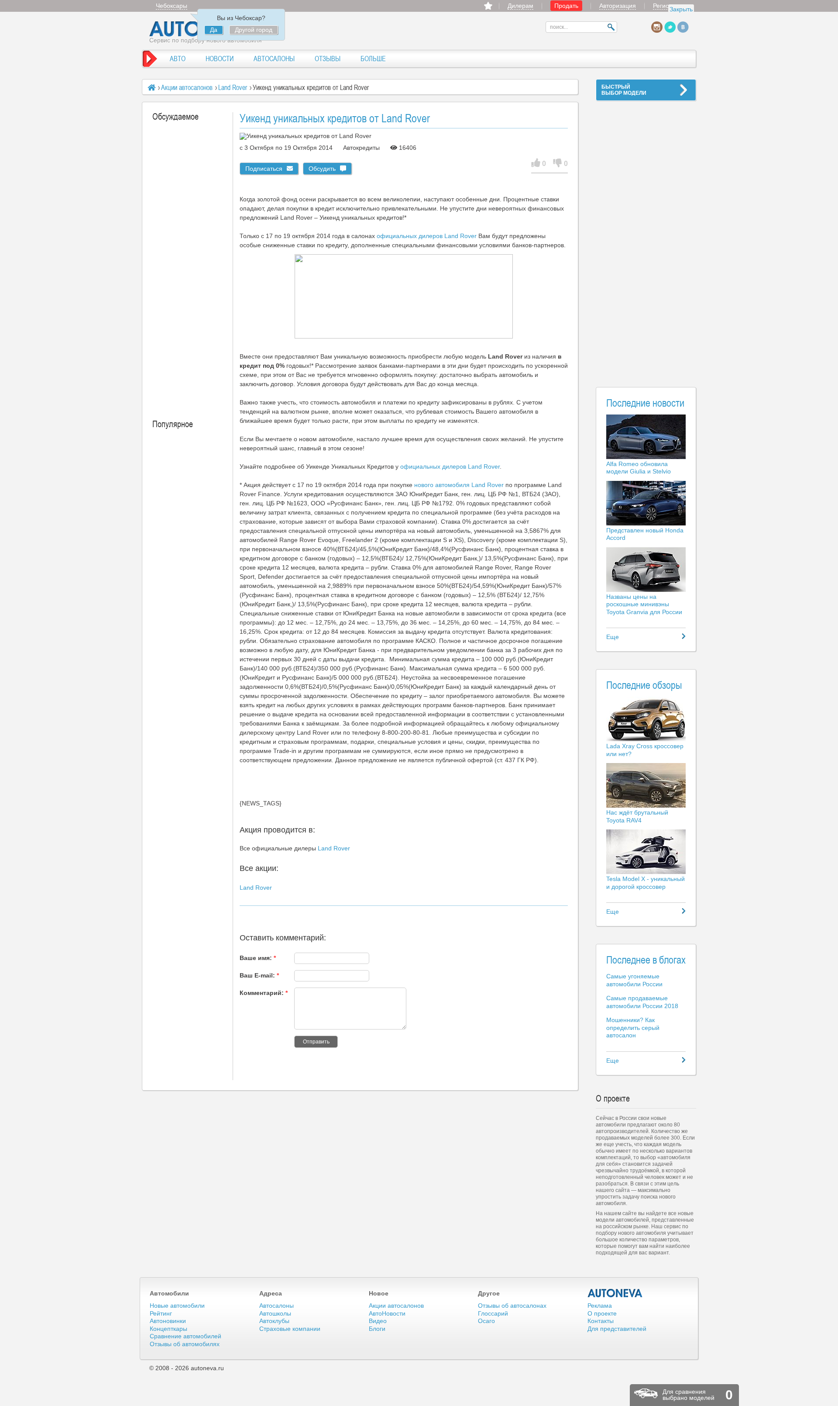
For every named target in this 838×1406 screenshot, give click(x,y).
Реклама (599, 1305)
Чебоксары (171, 5)
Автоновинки (168, 1320)
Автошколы (275, 1313)
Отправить (316, 1042)
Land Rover (232, 87)
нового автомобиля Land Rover (459, 484)
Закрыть (681, 9)
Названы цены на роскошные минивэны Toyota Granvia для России (644, 604)
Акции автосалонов (187, 87)
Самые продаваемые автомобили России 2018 (642, 1002)
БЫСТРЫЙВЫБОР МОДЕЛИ (623, 90)
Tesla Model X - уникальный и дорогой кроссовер (645, 882)
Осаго (486, 1320)
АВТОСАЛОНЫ (274, 58)
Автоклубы (274, 1320)
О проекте (602, 1313)
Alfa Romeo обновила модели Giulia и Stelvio (638, 467)
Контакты (600, 1320)
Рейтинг (161, 1313)
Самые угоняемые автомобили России (634, 980)
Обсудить (322, 168)
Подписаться (263, 168)
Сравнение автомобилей (185, 1336)
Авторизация (617, 5)
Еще (612, 636)
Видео (378, 1320)
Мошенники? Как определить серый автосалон (632, 1027)
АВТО (177, 58)
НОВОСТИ (220, 58)
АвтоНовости (387, 1313)
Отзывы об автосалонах (512, 1305)
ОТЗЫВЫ (327, 58)
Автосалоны (276, 1305)
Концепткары (168, 1328)
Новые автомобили (177, 1305)
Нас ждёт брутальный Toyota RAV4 (637, 816)
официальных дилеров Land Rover (427, 235)
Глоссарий (493, 1313)
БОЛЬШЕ (373, 58)
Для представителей (616, 1328)
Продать (566, 5)
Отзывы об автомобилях (185, 1343)
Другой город (253, 29)
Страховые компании (289, 1328)
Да (213, 29)
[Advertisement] (646, 238)
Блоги (377, 1328)
